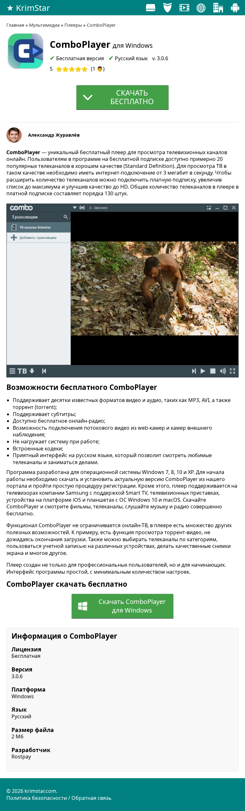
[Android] (235, 9)
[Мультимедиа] (184, 9)
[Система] (150, 9)
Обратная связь (91, 797)
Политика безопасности (36, 797)
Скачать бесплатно (132, 97)
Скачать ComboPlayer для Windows (132, 605)
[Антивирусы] (167, 9)
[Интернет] (201, 9)
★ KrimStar (28, 7)
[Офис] (218, 9)
